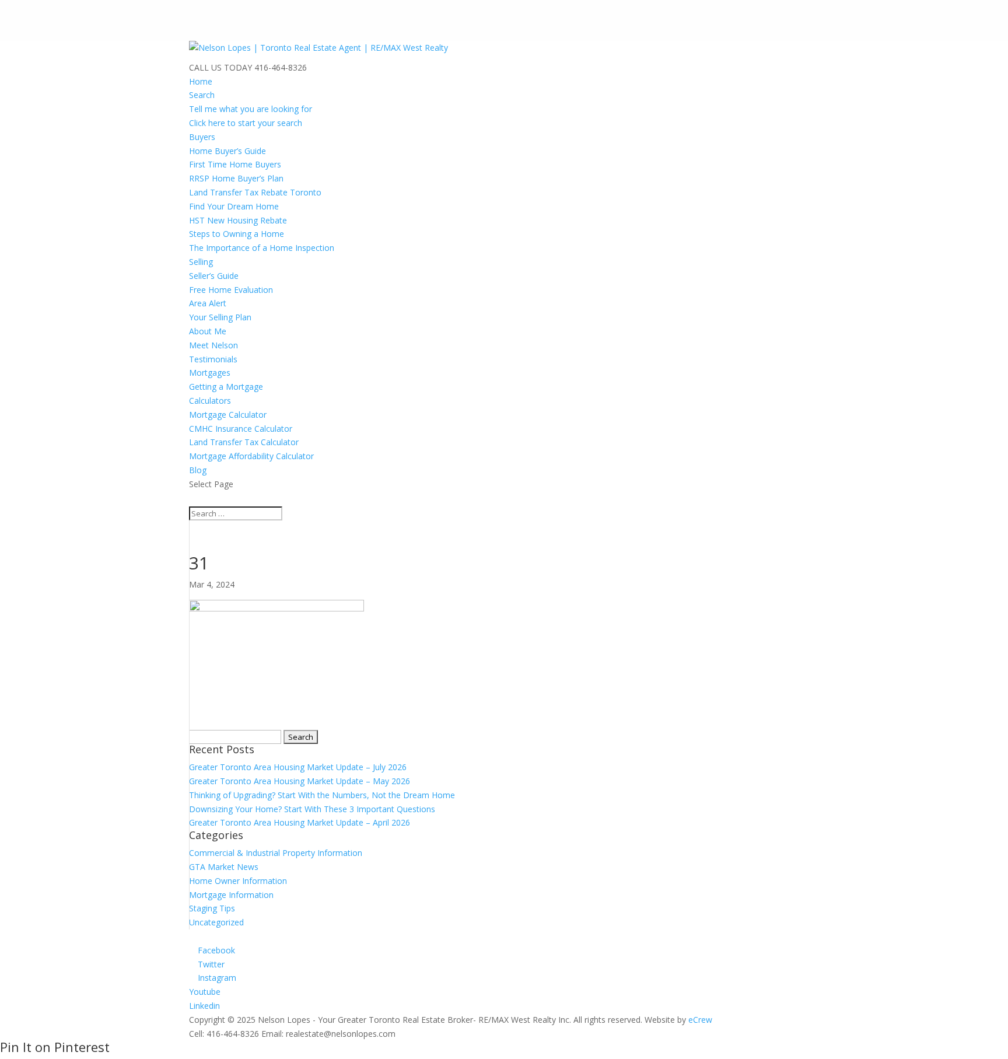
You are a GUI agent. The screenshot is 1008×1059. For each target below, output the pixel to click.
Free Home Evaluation (231, 289)
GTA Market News (223, 866)
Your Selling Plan (220, 317)
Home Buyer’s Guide (227, 150)
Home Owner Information (238, 880)
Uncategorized (216, 922)
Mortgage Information (231, 894)
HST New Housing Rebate (238, 220)
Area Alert (207, 303)
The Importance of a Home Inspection (261, 247)
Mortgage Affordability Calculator (251, 456)
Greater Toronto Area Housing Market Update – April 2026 (299, 822)
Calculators (210, 400)
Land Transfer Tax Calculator (244, 442)
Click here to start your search (245, 122)
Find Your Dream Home (234, 206)
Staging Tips (212, 908)
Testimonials (213, 359)
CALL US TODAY (220, 67)
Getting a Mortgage (226, 386)
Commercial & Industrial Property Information (275, 852)
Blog (197, 470)
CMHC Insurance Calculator (240, 428)
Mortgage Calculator (228, 414)
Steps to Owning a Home (236, 233)
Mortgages (209, 372)
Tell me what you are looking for (250, 108)
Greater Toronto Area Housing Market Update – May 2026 (299, 781)
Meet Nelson (213, 345)
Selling (201, 261)
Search (202, 94)
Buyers (202, 136)
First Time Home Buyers (235, 164)
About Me (207, 331)
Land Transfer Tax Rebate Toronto (255, 192)
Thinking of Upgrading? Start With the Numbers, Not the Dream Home (322, 795)
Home (200, 81)
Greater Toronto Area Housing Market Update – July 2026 (298, 767)
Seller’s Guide (214, 275)
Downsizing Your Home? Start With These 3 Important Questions (312, 809)
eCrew (700, 1019)
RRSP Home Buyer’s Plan (236, 178)
